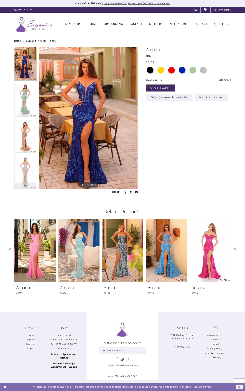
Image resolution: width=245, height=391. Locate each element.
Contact (215, 344)
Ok (239, 386)
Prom (31, 335)
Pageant (30, 339)
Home (18, 41)
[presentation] (35, 250)
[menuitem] (24, 10)
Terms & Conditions (214, 353)
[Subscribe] (143, 350)
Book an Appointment (211, 97)
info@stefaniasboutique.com (122, 365)
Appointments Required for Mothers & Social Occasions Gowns (136, 3)
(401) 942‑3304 (183, 346)
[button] (222, 10)
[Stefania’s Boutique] (34, 24)
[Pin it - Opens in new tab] (131, 192)
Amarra (31, 41)
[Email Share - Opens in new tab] (136, 192)
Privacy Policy (214, 348)
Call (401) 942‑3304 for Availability (169, 97)
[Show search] (195, 10)
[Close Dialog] (5, 387)
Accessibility (214, 357)
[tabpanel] (25, 65)
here (209, 386)
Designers (31, 348)
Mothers (30, 344)
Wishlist (214, 339)
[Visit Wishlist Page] (205, 10)
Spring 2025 (48, 41)
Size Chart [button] (225, 80)
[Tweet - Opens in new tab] (125, 192)
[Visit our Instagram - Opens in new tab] (122, 359)
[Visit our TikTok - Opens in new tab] (127, 359)
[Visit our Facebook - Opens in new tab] (117, 359)
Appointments (214, 335)
